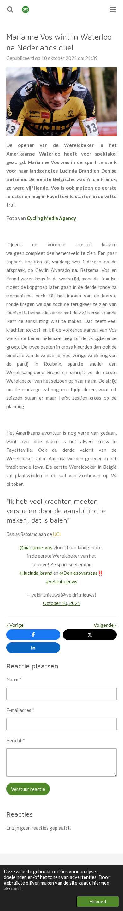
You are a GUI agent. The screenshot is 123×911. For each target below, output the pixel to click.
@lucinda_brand (36, 573)
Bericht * (15, 740)
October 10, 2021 (61, 603)
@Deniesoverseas (78, 573)
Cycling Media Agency (51, 218)
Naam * (13, 679)
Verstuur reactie (28, 789)
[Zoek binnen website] (10, 9)
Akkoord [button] (98, 901)
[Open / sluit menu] (113, 9)
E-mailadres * (20, 710)
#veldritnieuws (61, 581)
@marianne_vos (36, 547)
